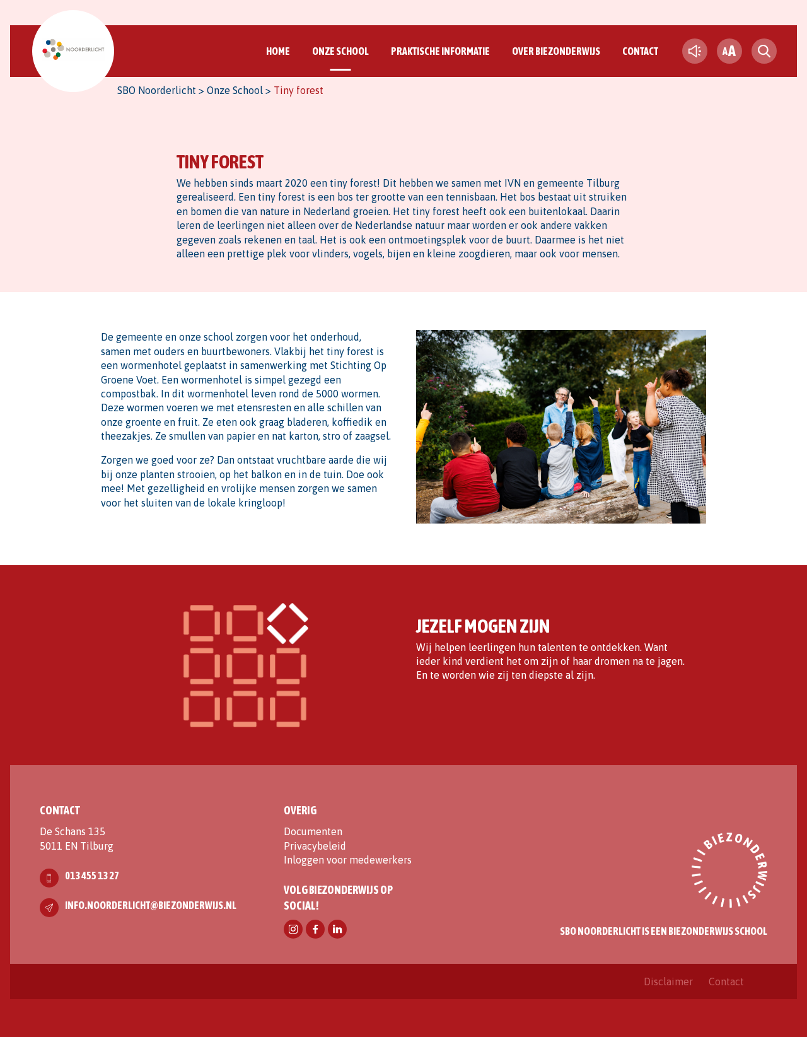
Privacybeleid (315, 846)
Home (278, 51)
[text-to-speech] (694, 51)
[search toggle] (764, 51)
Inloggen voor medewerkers (348, 859)
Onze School (340, 51)
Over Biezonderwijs (556, 51)
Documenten (313, 831)
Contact (640, 51)
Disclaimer (668, 981)
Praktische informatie (440, 51)
